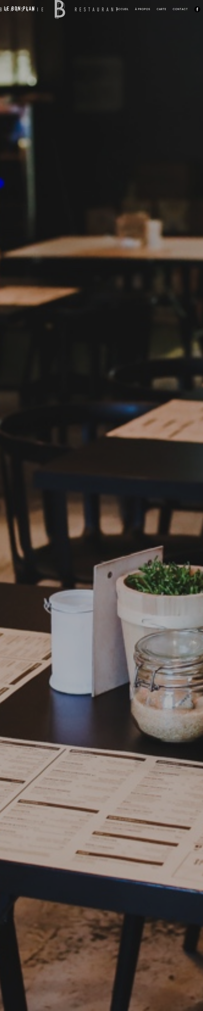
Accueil (122, 9)
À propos (142, 9)
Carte (161, 9)
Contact (180, 9)
